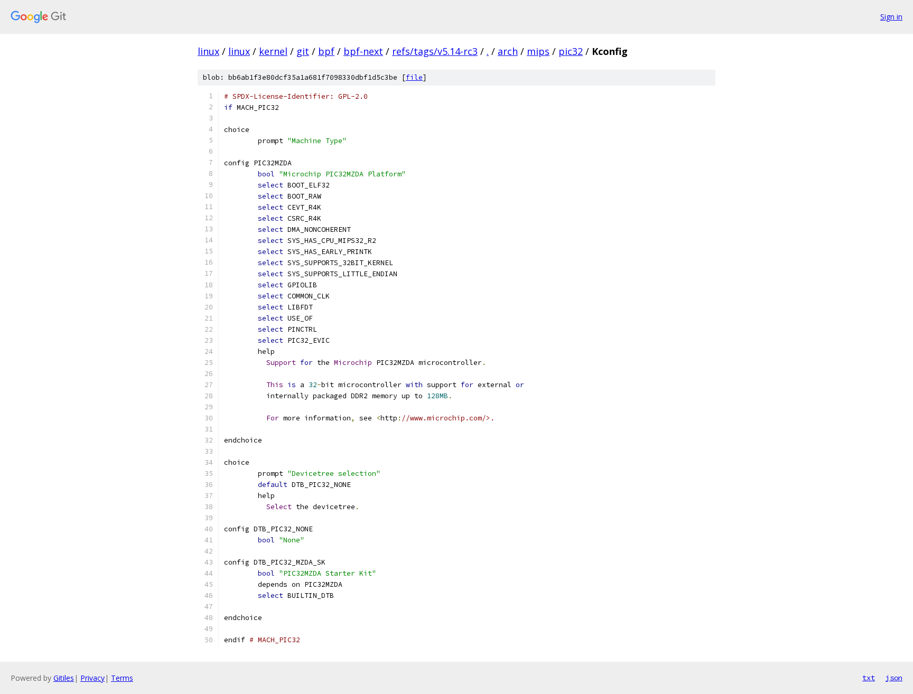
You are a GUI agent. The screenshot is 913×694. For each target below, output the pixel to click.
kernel (273, 51)
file (414, 77)
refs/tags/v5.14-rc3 (435, 51)
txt (868, 677)
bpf (326, 51)
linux (208, 51)
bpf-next (363, 51)
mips (538, 51)
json (894, 677)
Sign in (891, 17)
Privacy (92, 678)
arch (508, 51)
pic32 (570, 51)
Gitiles (63, 678)
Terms (122, 678)
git (302, 51)
